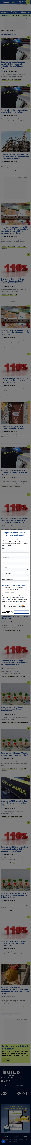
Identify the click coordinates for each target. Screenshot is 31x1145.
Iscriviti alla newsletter (21, 612)
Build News (7, 587)
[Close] (29, 534)
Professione (5, 567)
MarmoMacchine (18, 587)
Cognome (5, 554)
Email (3, 561)
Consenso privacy (9, 592)
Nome (3, 548)
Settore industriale (7, 579)
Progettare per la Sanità (11, 589)
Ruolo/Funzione (6, 573)
